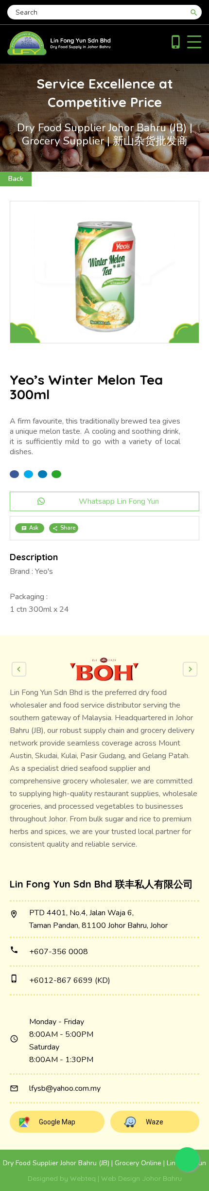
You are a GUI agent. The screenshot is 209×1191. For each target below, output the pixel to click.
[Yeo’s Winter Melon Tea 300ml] (104, 272)
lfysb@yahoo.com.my (65, 1088)
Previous (19, 669)
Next (190, 669)
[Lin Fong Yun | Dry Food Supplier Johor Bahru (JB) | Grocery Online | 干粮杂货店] (59, 53)
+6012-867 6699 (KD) (69, 980)
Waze (154, 1122)
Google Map (57, 1122)
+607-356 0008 (58, 951)
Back (15, 178)
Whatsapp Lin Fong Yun (119, 501)
